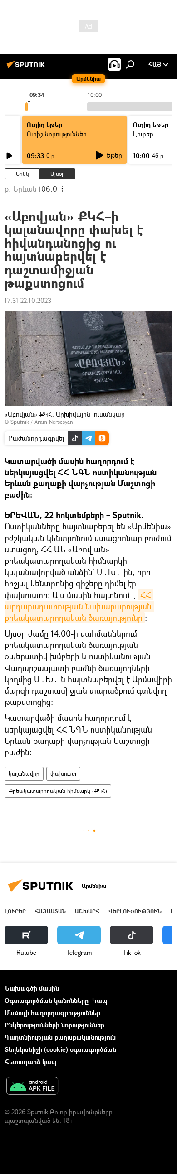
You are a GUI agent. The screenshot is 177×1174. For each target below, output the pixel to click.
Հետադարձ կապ (31, 1061)
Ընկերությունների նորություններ (54, 1025)
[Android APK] (32, 1087)
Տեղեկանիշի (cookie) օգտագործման (60, 1049)
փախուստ (63, 773)
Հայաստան (50, 911)
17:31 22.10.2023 (28, 300)
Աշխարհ (87, 911)
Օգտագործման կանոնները (46, 1000)
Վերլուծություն (135, 911)
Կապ (100, 1000)
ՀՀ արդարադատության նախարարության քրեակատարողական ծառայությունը (79, 606)
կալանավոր (24, 773)
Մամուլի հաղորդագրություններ (52, 1012)
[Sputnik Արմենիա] (27, 67)
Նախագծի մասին (32, 988)
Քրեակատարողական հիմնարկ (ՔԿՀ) (58, 791)
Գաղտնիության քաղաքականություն (60, 1037)
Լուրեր (15, 911)
